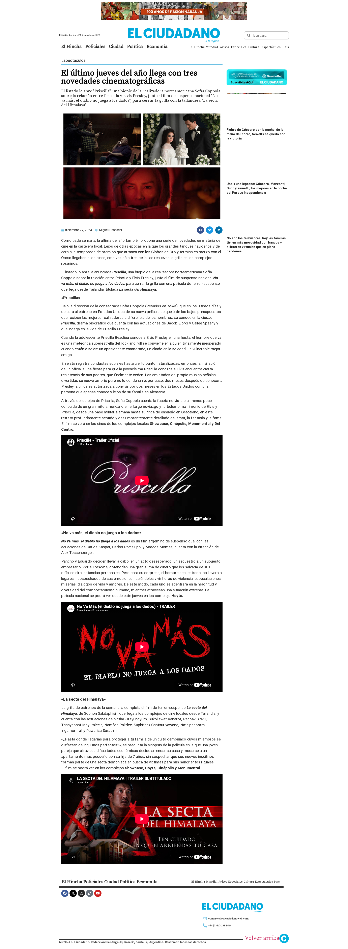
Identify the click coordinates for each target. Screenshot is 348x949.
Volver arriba (262, 938)
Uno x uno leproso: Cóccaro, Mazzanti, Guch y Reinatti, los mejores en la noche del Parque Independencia (257, 188)
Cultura (253, 47)
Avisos (224, 47)
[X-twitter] (73, 893)
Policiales (95, 46)
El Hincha (71, 46)
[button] (200, 230)
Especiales (238, 47)
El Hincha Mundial (204, 47)
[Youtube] (98, 893)
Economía (157, 46)
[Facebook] (64, 893)
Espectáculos (271, 47)
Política (135, 46)
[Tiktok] (89, 893)
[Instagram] (81, 893)
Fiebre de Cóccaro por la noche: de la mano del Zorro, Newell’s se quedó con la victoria (256, 134)
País (286, 47)
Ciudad (116, 46)
